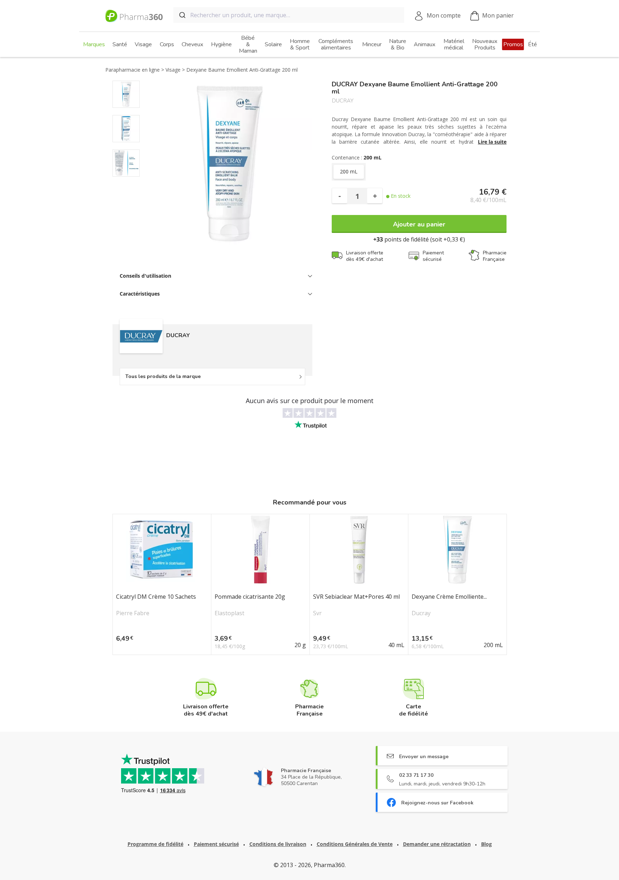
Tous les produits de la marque (163, 376)
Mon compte (444, 15)
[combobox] (288, 15)
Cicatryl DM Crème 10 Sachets (156, 597)
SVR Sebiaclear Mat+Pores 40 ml (356, 597)
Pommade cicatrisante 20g (250, 597)
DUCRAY (343, 101)
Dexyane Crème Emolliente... (449, 597)
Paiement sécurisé (216, 844)
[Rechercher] (181, 15)
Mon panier (498, 15)
